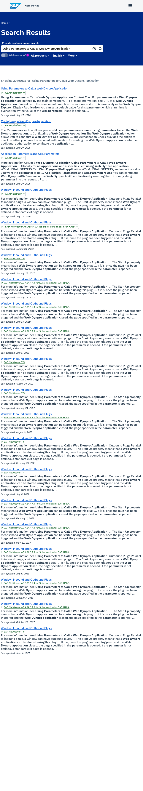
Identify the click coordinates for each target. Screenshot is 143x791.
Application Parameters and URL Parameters (30, 153)
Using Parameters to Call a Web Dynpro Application (34, 88)
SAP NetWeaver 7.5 (14, 258)
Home (4, 22)
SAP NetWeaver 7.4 (14, 472)
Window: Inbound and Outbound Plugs (26, 189)
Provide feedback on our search (20, 43)
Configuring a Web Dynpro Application (26, 121)
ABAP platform (13, 92)
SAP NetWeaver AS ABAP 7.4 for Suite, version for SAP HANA (40, 226)
